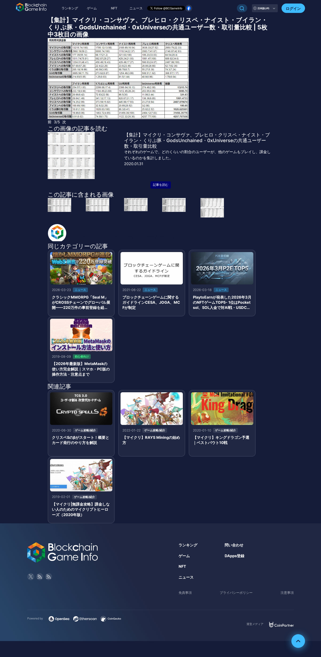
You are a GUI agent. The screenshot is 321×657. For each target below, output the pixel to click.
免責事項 (185, 593)
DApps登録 (234, 555)
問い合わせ (234, 545)
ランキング (70, 8)
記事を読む (160, 185)
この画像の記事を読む (78, 128)
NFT (114, 8)
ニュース (186, 577)
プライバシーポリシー (236, 593)
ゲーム (92, 8)
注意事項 (287, 593)
